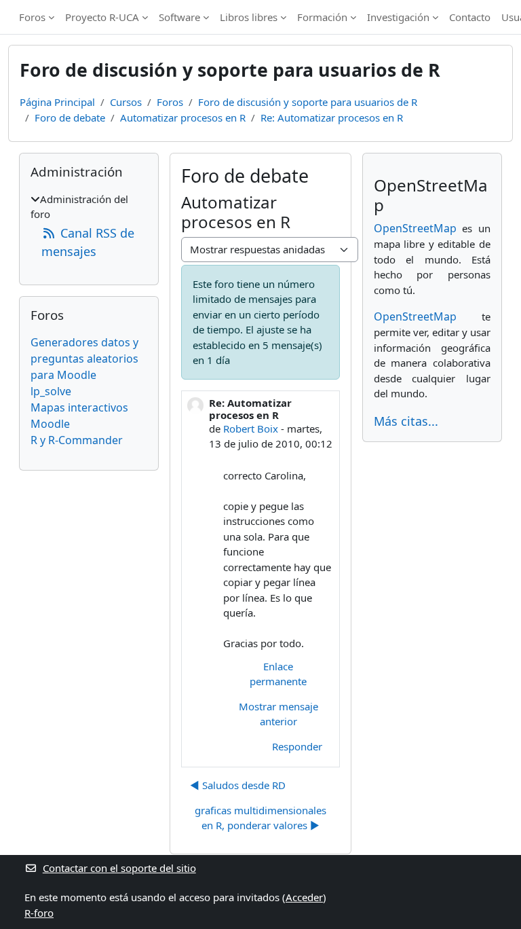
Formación (322, 17)
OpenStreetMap (415, 228)
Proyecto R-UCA (102, 17)
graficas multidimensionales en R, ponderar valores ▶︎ (260, 818)
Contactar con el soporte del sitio (119, 868)
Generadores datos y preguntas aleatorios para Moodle (84, 358)
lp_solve (51, 391)
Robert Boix (250, 428)
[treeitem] (89, 226)
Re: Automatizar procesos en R (331, 117)
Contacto (469, 17)
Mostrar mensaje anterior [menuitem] (278, 714)
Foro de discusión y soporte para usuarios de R (307, 102)
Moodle (50, 423)
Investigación (398, 17)
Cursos (126, 102)
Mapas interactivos (79, 407)
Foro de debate (70, 117)
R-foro (39, 912)
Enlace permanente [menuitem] (278, 674)
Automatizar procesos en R (183, 117)
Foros (32, 17)
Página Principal (57, 102)
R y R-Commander (77, 440)
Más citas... (406, 421)
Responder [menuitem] (297, 746)
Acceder (304, 897)
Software (179, 17)
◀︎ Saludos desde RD (238, 785)
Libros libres (248, 17)
